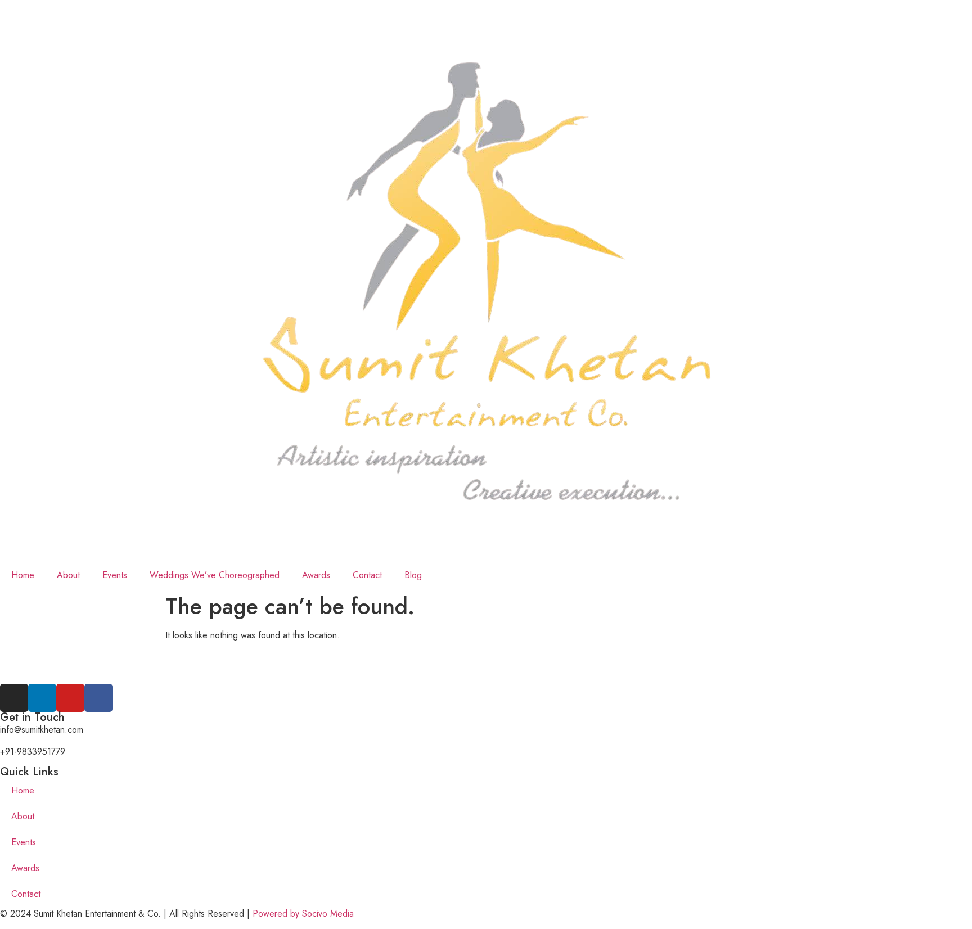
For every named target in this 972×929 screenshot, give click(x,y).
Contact (367, 575)
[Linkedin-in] (42, 698)
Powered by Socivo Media (303, 913)
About (68, 575)
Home (22, 575)
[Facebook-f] (98, 698)
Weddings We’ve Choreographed (215, 575)
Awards (316, 575)
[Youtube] (70, 698)
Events (114, 575)
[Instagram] (14, 698)
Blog (413, 575)
